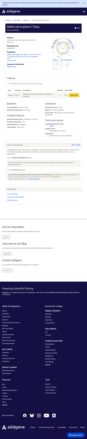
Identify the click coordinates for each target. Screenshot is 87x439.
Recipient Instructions (8, 340)
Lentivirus (48, 335)
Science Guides (7, 399)
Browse (7, 20)
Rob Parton (17, 20)
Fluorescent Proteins (51, 353)
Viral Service (6, 361)
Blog (3, 384)
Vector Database (50, 390)
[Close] (83, 2)
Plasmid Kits (49, 320)
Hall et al (26, 20)
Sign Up (6, 237)
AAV (46, 332)
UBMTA (51, 126)
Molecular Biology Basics (9, 390)
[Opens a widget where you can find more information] (76, 435)
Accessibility (62, 427)
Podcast (4, 393)
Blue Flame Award (7, 328)
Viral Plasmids (49, 362)
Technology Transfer (8, 343)
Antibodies (48, 314)
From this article (12, 194)
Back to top (75, 145)
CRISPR (47, 347)
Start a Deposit (6, 373)
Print (78, 28)
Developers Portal (50, 393)
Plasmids (12, 200)
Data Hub (48, 384)
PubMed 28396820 (33, 179)
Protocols (5, 396)
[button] (84, 11)
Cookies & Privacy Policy (46, 427)
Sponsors (5, 320)
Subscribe (7, 254)
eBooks (4, 387)
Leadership (5, 314)
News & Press (6, 337)
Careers (4, 331)
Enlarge (55, 60)
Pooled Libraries (50, 323)
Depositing (5, 352)
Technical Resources (8, 358)
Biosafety (5, 325)
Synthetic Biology (50, 359)
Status (83, 427)
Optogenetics (49, 356)
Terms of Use (73, 427)
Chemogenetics (50, 344)
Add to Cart (74, 95)
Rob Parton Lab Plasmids (15, 197)
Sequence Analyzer (51, 387)
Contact (32, 427)
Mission (4, 311)
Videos (4, 402)
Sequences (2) (11, 66)
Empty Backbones (50, 350)
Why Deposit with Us (8, 370)
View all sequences (66, 60)
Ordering (4, 355)
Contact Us (7, 270)
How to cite (11, 60)
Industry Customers (8, 334)
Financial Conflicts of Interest (11, 322)
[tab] (57, 65)
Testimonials (6, 317)
